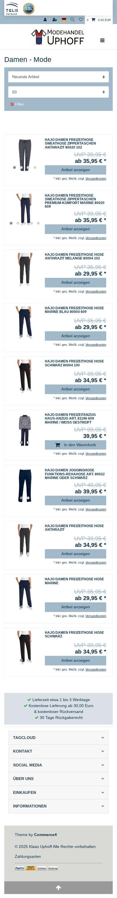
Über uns (23, 778)
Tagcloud (24, 737)
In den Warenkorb (79, 444)
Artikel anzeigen (75, 169)
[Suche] (72, 20)
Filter (19, 104)
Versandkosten (95, 178)
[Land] (64, 20)
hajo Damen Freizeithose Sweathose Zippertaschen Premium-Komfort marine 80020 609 (75, 201)
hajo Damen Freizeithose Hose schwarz (74, 634)
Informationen (30, 806)
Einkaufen (24, 792)
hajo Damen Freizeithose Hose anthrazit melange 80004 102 (74, 256)
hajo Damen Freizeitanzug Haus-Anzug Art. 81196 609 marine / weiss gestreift (70, 418)
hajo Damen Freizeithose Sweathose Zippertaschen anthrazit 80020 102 (70, 143)
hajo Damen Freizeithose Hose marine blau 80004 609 (74, 310)
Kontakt (22, 751)
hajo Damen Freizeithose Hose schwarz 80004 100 (74, 363)
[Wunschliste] (81, 20)
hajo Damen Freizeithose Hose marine (74, 581)
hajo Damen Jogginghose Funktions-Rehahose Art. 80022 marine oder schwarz (75, 474)
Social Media (27, 765)
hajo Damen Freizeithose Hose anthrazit (74, 528)
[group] (25, 155)
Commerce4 (45, 834)
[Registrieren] (55, 20)
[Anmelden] (46, 20)
